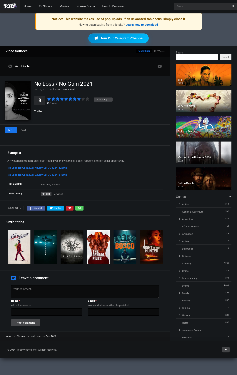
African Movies (190, 226)
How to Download (113, 6)
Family (185, 293)
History (186, 315)
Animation (187, 234)
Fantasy (186, 300)
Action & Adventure (192, 211)
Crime (185, 271)
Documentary (189, 278)
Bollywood (187, 248)
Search (180, 52)
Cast (23, 130)
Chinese (186, 256)
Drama (185, 285)
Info (10, 130)
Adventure (187, 219)
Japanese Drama (191, 330)
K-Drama (186, 337)
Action (185, 204)
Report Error (144, 51)
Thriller (38, 111)
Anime (185, 241)
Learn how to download (142, 24)
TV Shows (45, 6)
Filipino (186, 308)
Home (27, 6)
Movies (64, 6)
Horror (185, 322)
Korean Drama (86, 6)
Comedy (186, 263)
